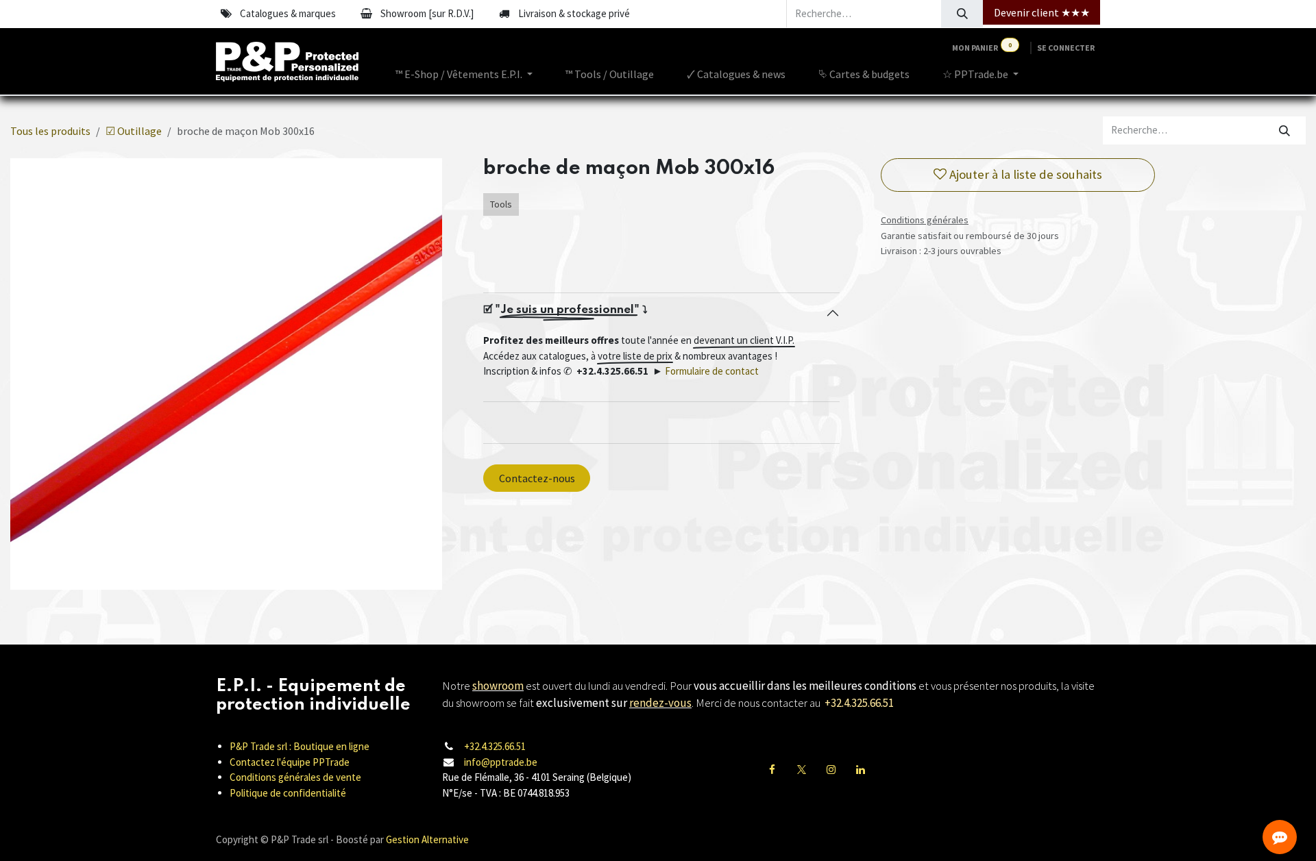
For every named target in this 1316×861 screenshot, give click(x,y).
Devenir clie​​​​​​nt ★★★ (1042, 12)
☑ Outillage (134, 131)
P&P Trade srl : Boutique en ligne (299, 746)
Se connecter (1066, 47)
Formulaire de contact (712, 370)
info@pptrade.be (500, 762)
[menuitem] (464, 74)
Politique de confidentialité (288, 792)
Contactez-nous (537, 478)
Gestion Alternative (427, 839)
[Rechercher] (962, 13)
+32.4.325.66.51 (495, 746)
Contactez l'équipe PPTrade (290, 762)
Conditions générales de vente (295, 777)
